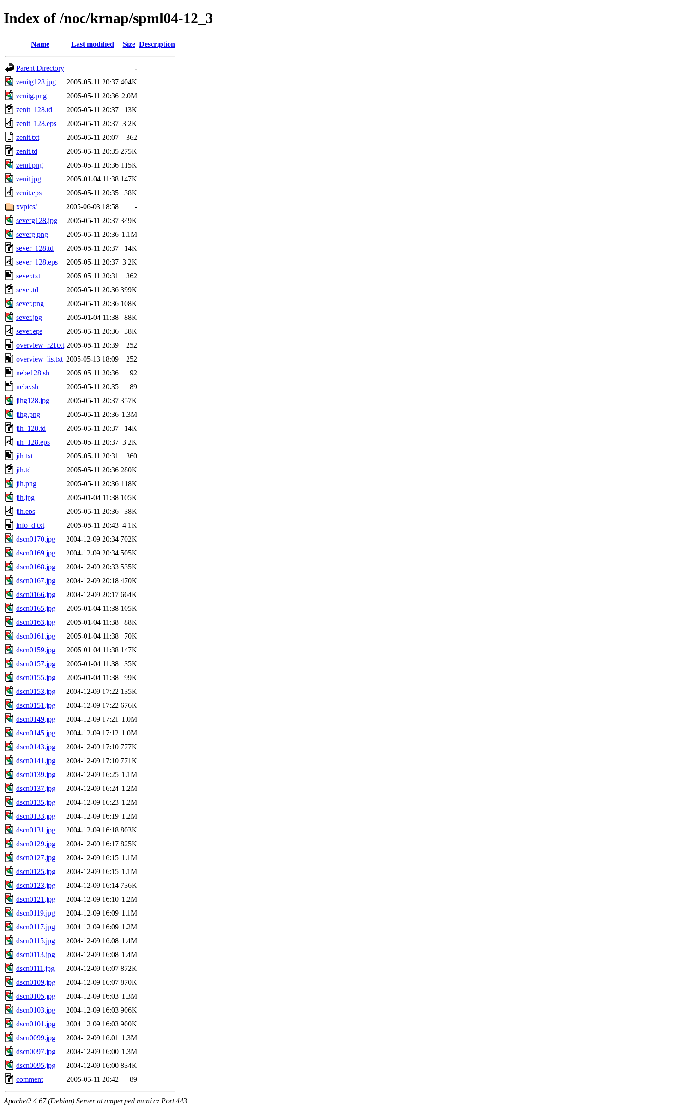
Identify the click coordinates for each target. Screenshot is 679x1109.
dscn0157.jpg (35, 664)
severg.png (32, 234)
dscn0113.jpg (35, 954)
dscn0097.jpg (35, 1051)
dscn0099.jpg (35, 1038)
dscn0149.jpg (35, 719)
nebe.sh (27, 387)
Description (157, 44)
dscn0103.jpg (35, 1010)
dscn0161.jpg (35, 636)
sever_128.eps (37, 262)
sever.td (27, 290)
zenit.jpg (28, 179)
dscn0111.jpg (35, 968)
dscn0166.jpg (35, 594)
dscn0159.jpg (35, 650)
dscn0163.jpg (35, 622)
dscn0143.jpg (35, 747)
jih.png (26, 484)
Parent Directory (40, 68)
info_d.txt (30, 525)
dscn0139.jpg (35, 774)
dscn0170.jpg (35, 539)
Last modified (92, 44)
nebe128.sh (32, 373)
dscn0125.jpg (35, 871)
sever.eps (29, 331)
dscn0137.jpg (35, 788)
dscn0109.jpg (35, 982)
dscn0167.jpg (35, 581)
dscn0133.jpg (35, 816)
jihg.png (28, 414)
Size (129, 44)
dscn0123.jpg (35, 885)
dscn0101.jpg (35, 1024)
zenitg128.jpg (36, 82)
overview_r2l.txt (40, 345)
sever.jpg (29, 317)
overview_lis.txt (39, 359)
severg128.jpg (36, 220)
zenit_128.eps (36, 123)
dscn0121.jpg (35, 899)
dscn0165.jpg (35, 608)
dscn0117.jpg (35, 927)
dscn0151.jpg (35, 705)
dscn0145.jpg (35, 733)
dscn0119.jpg (35, 913)
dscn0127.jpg (35, 858)
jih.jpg (25, 497)
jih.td (23, 470)
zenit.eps (29, 193)
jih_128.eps (33, 442)
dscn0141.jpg (35, 761)
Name (40, 44)
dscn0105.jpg (35, 996)
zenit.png (29, 165)
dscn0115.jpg (35, 941)
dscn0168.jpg (35, 567)
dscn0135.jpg (35, 802)
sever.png (30, 303)
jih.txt (24, 456)
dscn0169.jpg (35, 553)
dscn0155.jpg (35, 677)
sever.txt (28, 276)
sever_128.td (35, 248)
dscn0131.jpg (35, 830)
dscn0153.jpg (35, 691)
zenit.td (26, 151)
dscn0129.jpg (35, 844)
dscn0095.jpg (35, 1065)
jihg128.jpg (32, 400)
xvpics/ (26, 207)
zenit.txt (27, 137)
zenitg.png (31, 96)
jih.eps (25, 511)
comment (29, 1079)
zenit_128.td (34, 110)
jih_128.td (31, 428)
